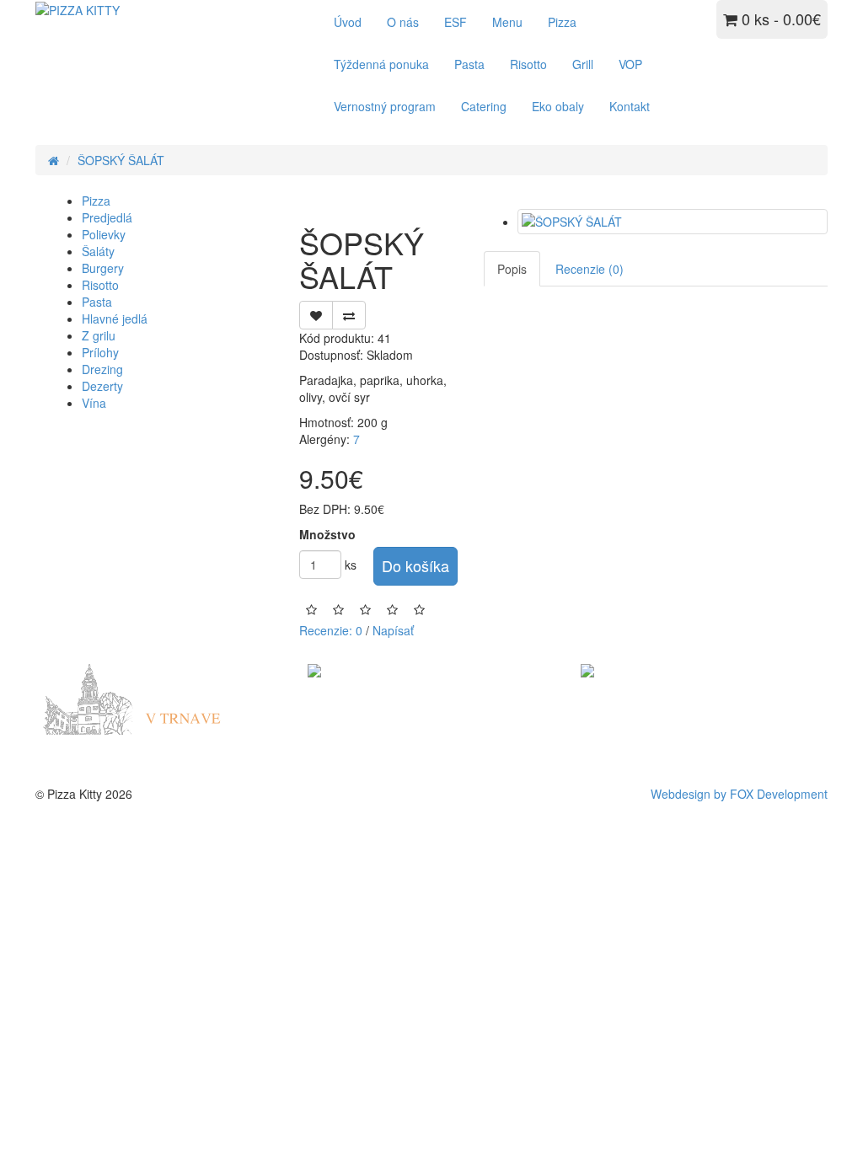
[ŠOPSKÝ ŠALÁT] (672, 221)
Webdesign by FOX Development (739, 793)
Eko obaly (558, 106)
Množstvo (327, 534)
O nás (403, 21)
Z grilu (98, 335)
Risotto (528, 64)
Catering (484, 106)
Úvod (348, 21)
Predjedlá (107, 217)
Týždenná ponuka (381, 64)
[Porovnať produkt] (349, 315)
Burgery (103, 268)
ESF (455, 21)
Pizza (562, 21)
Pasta (469, 64)
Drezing (102, 369)
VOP (630, 64)
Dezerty (102, 385)
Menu (507, 21)
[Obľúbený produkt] (316, 315)
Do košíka (415, 565)
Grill (582, 64)
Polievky (104, 234)
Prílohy (100, 352)
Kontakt (629, 106)
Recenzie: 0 (330, 630)
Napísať (393, 630)
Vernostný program (385, 106)
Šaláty (98, 251)
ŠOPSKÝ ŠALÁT (121, 160)
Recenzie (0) (589, 268)
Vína (94, 402)
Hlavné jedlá (114, 318)
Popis (512, 268)
